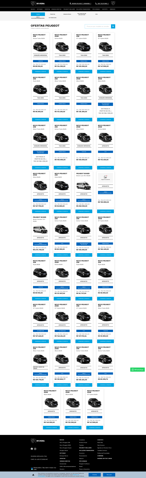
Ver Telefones (102, 3)
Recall (80, 466)
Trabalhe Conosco (102, 450)
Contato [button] (105, 9)
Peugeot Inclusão (69, 9)
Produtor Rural (83, 442)
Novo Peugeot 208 (65, 442)
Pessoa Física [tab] (67, 14)
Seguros (81, 458)
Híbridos (112, 9)
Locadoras (82, 439)
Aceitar (94, 474)
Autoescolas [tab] (52, 17)
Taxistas (81, 445)
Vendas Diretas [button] (56, 9)
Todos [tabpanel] (38, 14)
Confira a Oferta (40, 71)
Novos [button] (33, 9)
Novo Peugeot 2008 (65, 445)
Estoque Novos (64, 455)
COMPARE (100, 455)
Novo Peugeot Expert (65, 447)
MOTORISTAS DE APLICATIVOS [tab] (82, 14)
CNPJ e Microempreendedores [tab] (37, 18)
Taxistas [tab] (52, 14)
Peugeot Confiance (84, 463)
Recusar (109, 474)
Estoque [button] (40, 9)
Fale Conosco (101, 445)
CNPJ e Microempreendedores (68, 466)
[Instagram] (35, 449)
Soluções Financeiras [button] (83, 9)
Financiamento (83, 455)
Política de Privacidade (103, 453)
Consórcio (81, 453)
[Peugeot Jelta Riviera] (38, 3)
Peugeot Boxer (64, 450)
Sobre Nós (100, 442)
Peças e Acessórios (84, 469)
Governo (62, 469)
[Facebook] (32, 449)
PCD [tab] (96, 14)
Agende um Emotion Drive (104, 447)
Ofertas (47, 9)
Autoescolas (63, 463)
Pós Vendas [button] (96, 9)
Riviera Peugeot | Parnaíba (80, 3)
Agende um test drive (104, 458)
